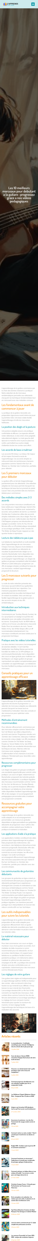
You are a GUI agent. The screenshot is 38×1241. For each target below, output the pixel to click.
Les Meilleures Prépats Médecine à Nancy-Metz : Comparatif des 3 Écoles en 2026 (23, 1095)
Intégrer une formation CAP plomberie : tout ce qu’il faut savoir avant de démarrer (23, 1108)
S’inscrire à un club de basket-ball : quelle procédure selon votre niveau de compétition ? (23, 1070)
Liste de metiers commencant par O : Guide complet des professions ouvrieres (23, 1223)
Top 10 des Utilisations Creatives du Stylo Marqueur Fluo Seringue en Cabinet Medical (23, 1210)
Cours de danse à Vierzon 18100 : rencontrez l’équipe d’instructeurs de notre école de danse (23, 1057)
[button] (33, 4)
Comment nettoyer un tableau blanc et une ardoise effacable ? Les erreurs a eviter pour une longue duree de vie (23, 1173)
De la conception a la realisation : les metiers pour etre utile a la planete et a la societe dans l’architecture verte (23, 1198)
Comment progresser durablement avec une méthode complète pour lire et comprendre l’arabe (22, 1083)
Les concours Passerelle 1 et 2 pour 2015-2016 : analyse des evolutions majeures (23, 1236)
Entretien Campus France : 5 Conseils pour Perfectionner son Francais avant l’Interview (23, 1186)
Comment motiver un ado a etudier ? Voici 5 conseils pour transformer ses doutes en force (23, 1134)
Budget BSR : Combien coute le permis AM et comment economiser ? (23, 1146)
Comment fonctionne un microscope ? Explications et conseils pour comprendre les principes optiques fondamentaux (23, 1160)
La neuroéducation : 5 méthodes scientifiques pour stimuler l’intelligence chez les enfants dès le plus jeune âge (22, 1044)
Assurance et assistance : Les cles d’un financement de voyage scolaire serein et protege (23, 1121)
